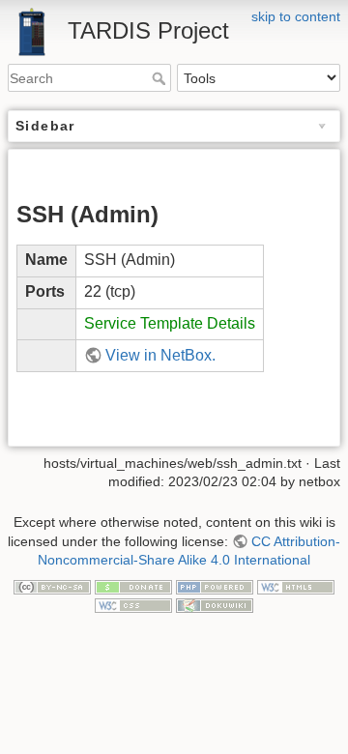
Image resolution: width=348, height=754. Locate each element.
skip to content (295, 16)
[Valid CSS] (133, 605)
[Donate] (133, 586)
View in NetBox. (160, 355)
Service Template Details (169, 323)
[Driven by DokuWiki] (214, 605)
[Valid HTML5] (295, 586)
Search (161, 78)
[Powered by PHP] (214, 586)
